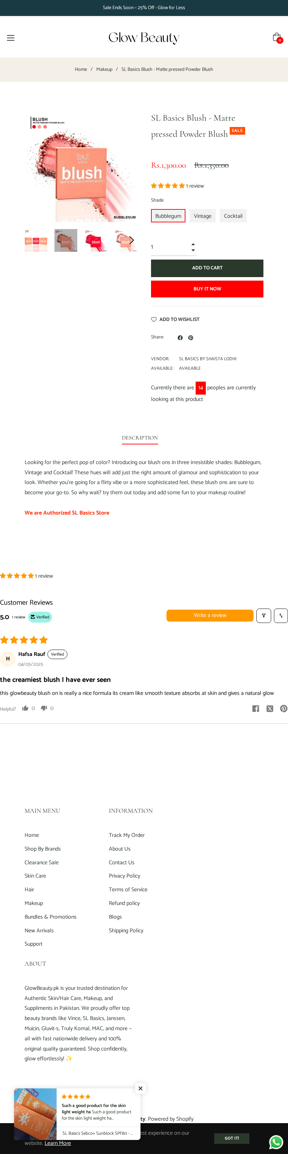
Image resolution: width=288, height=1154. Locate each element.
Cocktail (233, 216)
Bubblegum (168, 216)
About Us (120, 849)
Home (81, 69)
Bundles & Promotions (51, 917)
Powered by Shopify (171, 1119)
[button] (168, 186)
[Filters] (263, 616)
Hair (29, 889)
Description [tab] (140, 437)
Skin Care (35, 876)
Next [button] (131, 240)
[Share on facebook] (255, 708)
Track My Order (127, 835)
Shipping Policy (126, 930)
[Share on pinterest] (284, 708)
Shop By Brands (43, 849)
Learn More (58, 1143)
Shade (157, 200)
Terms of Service (128, 889)
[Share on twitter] (270, 708)
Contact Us (122, 862)
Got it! (232, 1138)
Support (33, 944)
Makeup (104, 69)
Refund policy (124, 903)
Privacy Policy (124, 876)
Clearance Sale (42, 862)
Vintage (202, 216)
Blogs (115, 917)
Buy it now (207, 289)
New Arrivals (39, 930)
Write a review (210, 615)
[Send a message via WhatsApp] (276, 1142)
